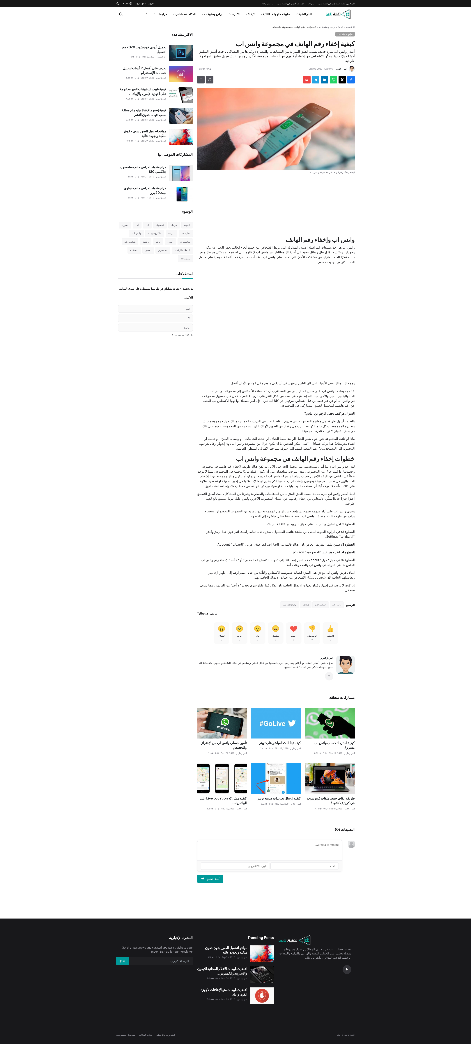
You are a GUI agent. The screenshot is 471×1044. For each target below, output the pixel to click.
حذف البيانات (146, 1034)
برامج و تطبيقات (327, 27)
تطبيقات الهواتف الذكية (276, 14)
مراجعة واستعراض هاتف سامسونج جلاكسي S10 (142, 169)
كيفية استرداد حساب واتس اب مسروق (334, 745)
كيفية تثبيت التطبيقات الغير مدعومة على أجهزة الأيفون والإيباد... (143, 91)
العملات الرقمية (182, 250)
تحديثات (134, 250)
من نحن (310, 3)
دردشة (305, 604)
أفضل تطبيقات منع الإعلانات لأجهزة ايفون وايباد (224, 992)
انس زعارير (326, 657)
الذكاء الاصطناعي (185, 14)
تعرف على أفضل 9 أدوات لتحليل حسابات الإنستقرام (144, 70)
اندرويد (124, 225)
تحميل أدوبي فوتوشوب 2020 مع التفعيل (144, 49)
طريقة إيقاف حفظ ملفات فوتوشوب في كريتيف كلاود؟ (331, 800)
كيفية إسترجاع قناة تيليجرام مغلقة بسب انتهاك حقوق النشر (144, 112)
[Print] (209, 79)
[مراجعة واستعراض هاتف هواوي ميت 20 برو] (181, 194)
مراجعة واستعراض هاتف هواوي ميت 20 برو (145, 190)
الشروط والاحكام (165, 1034)
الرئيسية (350, 27)
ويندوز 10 (185, 258)
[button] (127, 4)
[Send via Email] (307, 79)
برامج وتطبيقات (213, 14)
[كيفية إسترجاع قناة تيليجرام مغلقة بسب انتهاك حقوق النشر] (181, 116)
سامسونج (185, 241)
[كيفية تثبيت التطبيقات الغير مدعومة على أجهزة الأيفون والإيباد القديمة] (181, 95)
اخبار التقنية (305, 14)
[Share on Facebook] (351, 79)
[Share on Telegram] (315, 79)
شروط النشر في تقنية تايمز (290, 3)
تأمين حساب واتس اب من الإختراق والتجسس (224, 745)
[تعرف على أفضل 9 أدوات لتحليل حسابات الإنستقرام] (181, 74)
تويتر (158, 241)
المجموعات (320, 604)
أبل (137, 225)
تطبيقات (186, 233)
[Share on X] (342, 79)
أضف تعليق (212, 879)
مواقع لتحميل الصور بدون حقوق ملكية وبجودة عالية (145, 133)
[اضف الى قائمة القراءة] (201, 79)
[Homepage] (338, 14)
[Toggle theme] (117, 3)
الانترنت (235, 14)
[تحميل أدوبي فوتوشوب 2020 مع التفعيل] (181, 53)
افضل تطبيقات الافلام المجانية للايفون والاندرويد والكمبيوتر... (222, 971)
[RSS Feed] (329, 676)
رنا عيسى (161, 56)
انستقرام (162, 250)
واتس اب (336, 604)
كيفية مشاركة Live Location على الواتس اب (223, 800)
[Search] (120, 14)
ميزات (171, 233)
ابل (147, 225)
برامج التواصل (290, 604)
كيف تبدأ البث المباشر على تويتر (280, 743)
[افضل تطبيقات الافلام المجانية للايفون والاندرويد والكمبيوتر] (262, 974)
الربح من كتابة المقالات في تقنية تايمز (336, 3)
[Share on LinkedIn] (324, 79)
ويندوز (146, 241)
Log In (151, 3)
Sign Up (139, 3)
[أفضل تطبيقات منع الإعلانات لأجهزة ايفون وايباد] (262, 995)
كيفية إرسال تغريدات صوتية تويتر (279, 798)
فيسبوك (160, 225)
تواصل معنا (267, 3)
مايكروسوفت (154, 233)
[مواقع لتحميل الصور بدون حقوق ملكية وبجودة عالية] (181, 137)
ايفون (187, 225)
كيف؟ (251, 14)
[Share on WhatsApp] (333, 79)
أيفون (170, 241)
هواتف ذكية (130, 241)
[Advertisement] (276, 204)
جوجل (174, 225)
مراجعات (162, 14)
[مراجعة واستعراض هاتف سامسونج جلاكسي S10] (181, 173)
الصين (148, 250)
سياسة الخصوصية (125, 1034)
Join (122, 961)
